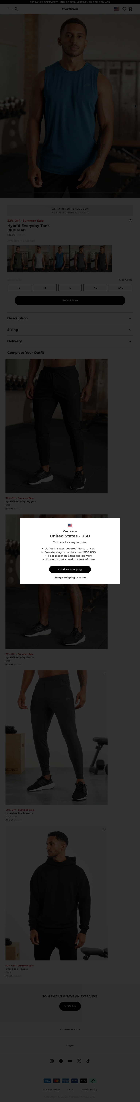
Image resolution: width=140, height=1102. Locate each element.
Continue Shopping (70, 569)
